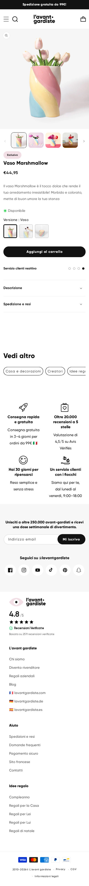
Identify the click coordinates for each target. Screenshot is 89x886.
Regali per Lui (20, 822)
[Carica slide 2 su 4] (74, 268)
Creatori (55, 371)
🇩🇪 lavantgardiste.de (26, 701)
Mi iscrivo (71, 539)
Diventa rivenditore (24, 668)
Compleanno (19, 797)
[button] (6, 19)
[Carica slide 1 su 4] (69, 268)
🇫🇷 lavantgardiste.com (27, 693)
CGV (73, 869)
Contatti (16, 770)
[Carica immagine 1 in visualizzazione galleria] (18, 140)
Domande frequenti (24, 745)
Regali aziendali (21, 676)
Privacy (60, 869)
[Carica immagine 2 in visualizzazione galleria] (36, 140)
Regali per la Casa (24, 806)
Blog (12, 684)
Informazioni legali (46, 876)
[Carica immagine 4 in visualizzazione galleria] (70, 140)
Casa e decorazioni (23, 371)
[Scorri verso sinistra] (5, 141)
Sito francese (19, 762)
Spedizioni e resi (22, 737)
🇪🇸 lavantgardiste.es (25, 710)
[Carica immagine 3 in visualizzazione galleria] (53, 140)
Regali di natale (21, 831)
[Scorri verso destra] (84, 141)
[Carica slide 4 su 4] (83, 268)
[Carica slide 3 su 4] (78, 268)
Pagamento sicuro (23, 753)
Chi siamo (17, 659)
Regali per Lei (20, 814)
